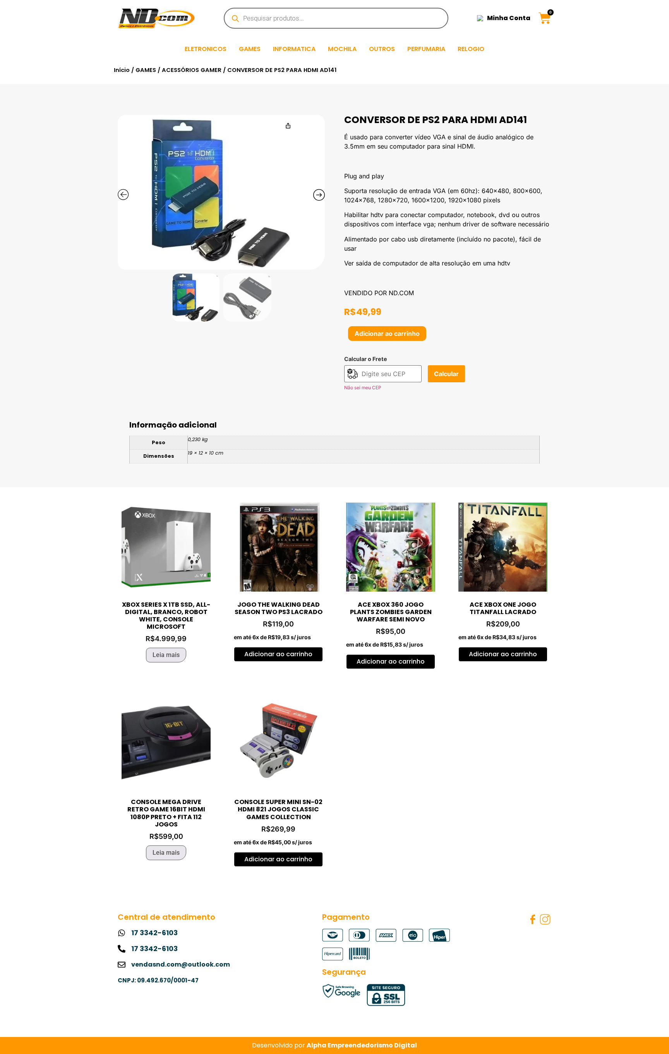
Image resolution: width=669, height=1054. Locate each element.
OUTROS (382, 48)
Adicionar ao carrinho (387, 333)
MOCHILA (342, 48)
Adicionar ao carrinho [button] (278, 654)
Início (122, 70)
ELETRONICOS (205, 48)
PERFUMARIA (426, 48)
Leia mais (166, 655)
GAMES (250, 48)
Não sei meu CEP (362, 387)
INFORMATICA (294, 48)
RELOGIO (471, 48)
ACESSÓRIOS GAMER (191, 70)
